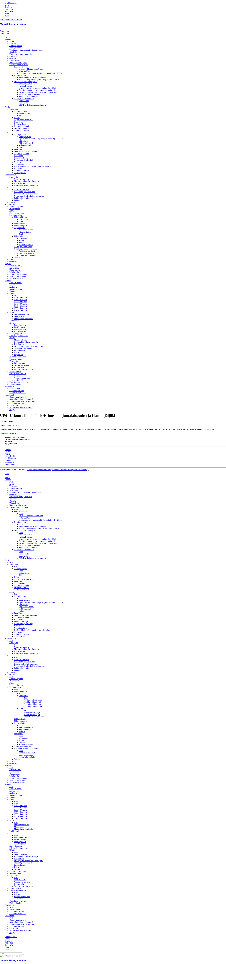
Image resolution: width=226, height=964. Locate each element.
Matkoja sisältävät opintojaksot (25, 82)
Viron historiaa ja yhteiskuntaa (30, 94)
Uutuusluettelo (14, 270)
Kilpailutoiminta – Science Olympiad (32, 77)
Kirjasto (8, 264)
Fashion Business (25, 86)
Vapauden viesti (15, 372)
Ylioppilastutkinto (20, 164)
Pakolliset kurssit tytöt (32, 715)
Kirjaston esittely (15, 266)
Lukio (11, 132)
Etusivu (7, 37)
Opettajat (12, 58)
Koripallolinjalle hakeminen (24, 192)
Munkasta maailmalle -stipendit (25, 151)
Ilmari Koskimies (20, 325)
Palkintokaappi (19, 350)
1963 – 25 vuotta (20, 300)
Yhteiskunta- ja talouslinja (28, 96)
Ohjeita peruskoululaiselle (23, 120)
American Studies (25, 84)
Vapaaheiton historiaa (22, 365)
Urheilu (12, 338)
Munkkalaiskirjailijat (17, 278)
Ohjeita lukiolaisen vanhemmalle (21, 399)
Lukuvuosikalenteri (16, 391)
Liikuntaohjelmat (20, 217)
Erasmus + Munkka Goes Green (31, 69)
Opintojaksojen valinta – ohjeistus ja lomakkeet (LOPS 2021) (41, 139)
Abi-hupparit (14, 285)
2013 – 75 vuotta (20, 310)
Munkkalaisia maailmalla (23, 319)
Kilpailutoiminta (20, 75)
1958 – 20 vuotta (20, 298)
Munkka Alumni (11, 3)
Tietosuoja (13, 44)
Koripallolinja (19, 156)
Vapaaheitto (18, 355)
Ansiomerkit (18, 380)
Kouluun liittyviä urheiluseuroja (26, 342)
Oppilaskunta (14, 262)
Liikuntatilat (18, 236)
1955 (16, 295)
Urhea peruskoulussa (26, 253)
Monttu (21, 240)
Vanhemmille (9, 395)
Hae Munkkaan (10, 175)
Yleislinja (17, 162)
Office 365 (9, 9)
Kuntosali (22, 242)
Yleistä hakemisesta (21, 179)
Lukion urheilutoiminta (27, 255)
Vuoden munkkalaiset (22, 378)
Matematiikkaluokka (21, 128)
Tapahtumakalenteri (26, 230)
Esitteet (12, 202)
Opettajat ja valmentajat (23, 247)
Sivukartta (8, 7)
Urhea (16, 353)
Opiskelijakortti (20, 173)
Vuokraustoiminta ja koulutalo (20, 54)
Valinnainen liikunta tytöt (33, 706)
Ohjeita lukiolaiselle (26, 143)
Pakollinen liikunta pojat (33, 700)
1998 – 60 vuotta (20, 308)
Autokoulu (18, 168)
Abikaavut (13, 287)
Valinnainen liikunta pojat (33, 704)
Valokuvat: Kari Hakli (17, 357)
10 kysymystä (14, 209)
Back (11, 482)
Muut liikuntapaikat (26, 245)
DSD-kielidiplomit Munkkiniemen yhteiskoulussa (32, 166)
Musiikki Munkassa (21, 314)
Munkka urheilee (15, 215)
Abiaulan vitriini (15, 283)
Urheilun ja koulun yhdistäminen (26, 249)
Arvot (11, 41)
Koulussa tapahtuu (16, 207)
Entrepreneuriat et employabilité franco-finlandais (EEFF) (40, 73)
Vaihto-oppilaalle (25, 145)
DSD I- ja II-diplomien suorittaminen (32, 105)
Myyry (7, 5)
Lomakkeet (18, 122)
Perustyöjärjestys (25, 137)
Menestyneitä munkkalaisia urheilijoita (28, 346)
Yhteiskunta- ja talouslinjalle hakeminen (29, 196)
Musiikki (12, 312)
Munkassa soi (19, 317)
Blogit (7, 16)
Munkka (8, 39)
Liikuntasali (23, 238)
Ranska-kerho (24, 101)
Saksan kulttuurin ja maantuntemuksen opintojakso (37, 92)
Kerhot (12, 259)
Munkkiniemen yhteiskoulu (13, 24)
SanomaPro (9, 11)
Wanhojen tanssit (15, 359)
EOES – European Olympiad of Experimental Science (39, 80)
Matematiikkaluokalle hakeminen (26, 181)
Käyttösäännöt (14, 268)
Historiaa (8, 281)
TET (20, 116)
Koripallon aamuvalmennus (34, 717)
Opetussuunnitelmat (21, 130)
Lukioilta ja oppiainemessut (24, 198)
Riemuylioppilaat (15, 334)
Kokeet (17, 118)
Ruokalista (13, 56)
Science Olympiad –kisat (18, 336)
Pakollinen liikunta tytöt (32, 702)
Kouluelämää (10, 204)
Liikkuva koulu (20, 223)
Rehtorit (12, 323)
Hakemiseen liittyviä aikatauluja (26, 185)
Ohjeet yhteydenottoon (17, 397)
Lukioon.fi (18, 200)
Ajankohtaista (14, 389)
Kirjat (11, 293)
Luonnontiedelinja (21, 158)
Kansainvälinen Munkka (18, 65)
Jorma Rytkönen (20, 329)
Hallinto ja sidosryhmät (18, 63)
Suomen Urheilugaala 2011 (24, 369)
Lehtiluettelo (14, 272)
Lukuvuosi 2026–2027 (17, 393)
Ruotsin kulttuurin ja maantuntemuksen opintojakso (38, 90)
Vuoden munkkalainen (17, 374)
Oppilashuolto (14, 52)
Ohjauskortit (23, 141)
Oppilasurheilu (19, 228)
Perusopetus (13, 109)
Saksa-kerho (23, 103)
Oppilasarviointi (20, 124)
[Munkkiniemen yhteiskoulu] (11, 956)
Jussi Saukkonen (20, 327)
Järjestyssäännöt (15, 48)
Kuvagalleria (19, 367)
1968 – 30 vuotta (20, 302)
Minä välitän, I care (16, 213)
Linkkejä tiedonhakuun (18, 274)
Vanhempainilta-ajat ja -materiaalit (22, 401)
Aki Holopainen (20, 331)
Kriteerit (17, 376)
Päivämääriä (9, 386)
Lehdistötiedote (20, 363)
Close (7, 474)
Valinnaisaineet (24, 113)
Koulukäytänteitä (15, 46)
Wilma (7, 13)
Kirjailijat (12, 291)
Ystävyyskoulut (15, 384)
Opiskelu (8, 107)
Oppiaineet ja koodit (21, 126)
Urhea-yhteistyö (20, 183)
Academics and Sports (27, 251)
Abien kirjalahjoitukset (17, 276)
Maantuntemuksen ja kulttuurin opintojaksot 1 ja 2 (37, 88)
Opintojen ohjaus (20, 111)
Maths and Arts (24, 71)
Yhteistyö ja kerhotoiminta (24, 99)
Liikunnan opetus (20, 226)
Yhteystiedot (14, 60)
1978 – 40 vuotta (20, 304)
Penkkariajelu (14, 321)
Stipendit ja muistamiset (23, 348)
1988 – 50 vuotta (20, 306)
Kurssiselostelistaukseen (9, 433)
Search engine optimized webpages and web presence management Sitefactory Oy (58, 470)
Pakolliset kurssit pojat (32, 713)
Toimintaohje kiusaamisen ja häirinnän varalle (26, 50)
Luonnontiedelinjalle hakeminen (26, 194)
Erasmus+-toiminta (21, 67)
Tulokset (22, 234)
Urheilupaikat (19, 344)
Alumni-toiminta (15, 289)
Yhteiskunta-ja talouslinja (18, 382)
